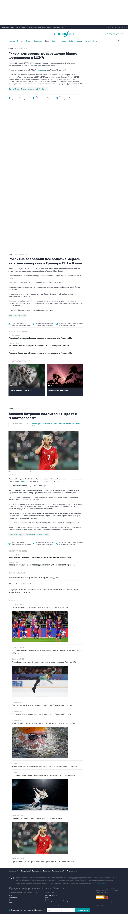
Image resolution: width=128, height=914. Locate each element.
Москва (63, 41)
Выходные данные (101, 904)
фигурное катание (20, 315)
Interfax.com (32, 27)
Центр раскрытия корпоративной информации (58, 901)
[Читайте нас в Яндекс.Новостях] (46, 905)
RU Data (47, 899)
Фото (95, 41)
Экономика (38, 41)
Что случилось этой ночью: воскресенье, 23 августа (49, 130)
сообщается (25, 481)
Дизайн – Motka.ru (101, 905)
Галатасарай (30, 535)
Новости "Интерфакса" (51, 895)
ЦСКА (38, 89)
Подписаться (82, 910)
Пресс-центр (37, 871)
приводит (41, 70)
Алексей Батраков (43, 535)
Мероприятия (72, 871)
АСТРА (11, 903)
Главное (11, 41)
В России (20, 41)
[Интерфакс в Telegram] (49, 905)
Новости (79, 41)
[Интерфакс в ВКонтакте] (55, 905)
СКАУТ (11, 899)
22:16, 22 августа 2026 (21, 115)
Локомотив (19, 228)
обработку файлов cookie (97, 883)
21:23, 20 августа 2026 (21, 409)
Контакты (12, 871)
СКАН (46, 897)
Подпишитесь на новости (28, 910)
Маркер (11, 901)
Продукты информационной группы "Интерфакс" (38, 888)
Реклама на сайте (59, 871)
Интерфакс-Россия (44, 27)
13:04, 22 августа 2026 (21, 254)
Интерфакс (64, 34)
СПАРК (11, 895)
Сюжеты (87, 41)
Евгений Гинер (14, 89)
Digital (71, 41)
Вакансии (46, 871)
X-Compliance (13, 897)
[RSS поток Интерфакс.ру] (58, 905)
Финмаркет (56, 27)
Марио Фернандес (27, 89)
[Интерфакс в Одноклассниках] (61, 905)
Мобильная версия (8, 27)
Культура (55, 41)
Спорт (47, 41)
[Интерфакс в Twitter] (52, 905)
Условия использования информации (106, 902)
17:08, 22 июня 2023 (21, 49)
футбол (44, 89)
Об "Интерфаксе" (21, 27)
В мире (29, 41)
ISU (10, 315)
